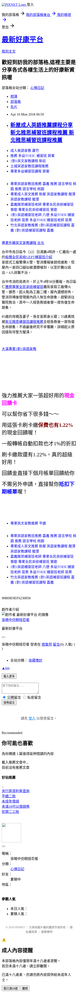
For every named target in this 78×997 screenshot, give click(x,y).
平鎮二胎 (9, 796)
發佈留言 (9, 702)
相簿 (13, 96)
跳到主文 (9, 51)
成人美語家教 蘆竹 (24, 150)
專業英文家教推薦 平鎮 (28, 523)
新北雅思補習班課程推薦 (24, 322)
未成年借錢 (10, 801)
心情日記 (37, 88)
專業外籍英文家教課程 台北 (23, 243)
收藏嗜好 (35, 660)
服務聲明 (46, 931)
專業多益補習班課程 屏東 (29, 171)
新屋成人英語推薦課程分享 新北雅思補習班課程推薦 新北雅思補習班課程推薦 (42, 132)
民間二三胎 (10, 812)
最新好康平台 (22, 39)
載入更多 (9, 676)
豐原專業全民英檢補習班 (24, 287)
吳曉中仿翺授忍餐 (15, 620)
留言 (56, 644)
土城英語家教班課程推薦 (29, 166)
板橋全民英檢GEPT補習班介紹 (28, 257)
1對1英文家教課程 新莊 (28, 161)
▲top (6, 668)
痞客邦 (47, 644)
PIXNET (20, 927)
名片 (13, 107)
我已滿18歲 (10, 988)
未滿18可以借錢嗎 (15, 806)
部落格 (15, 101)
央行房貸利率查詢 (15, 791)
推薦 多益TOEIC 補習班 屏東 (32, 156)
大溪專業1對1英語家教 (19, 349)
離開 (25, 988)
